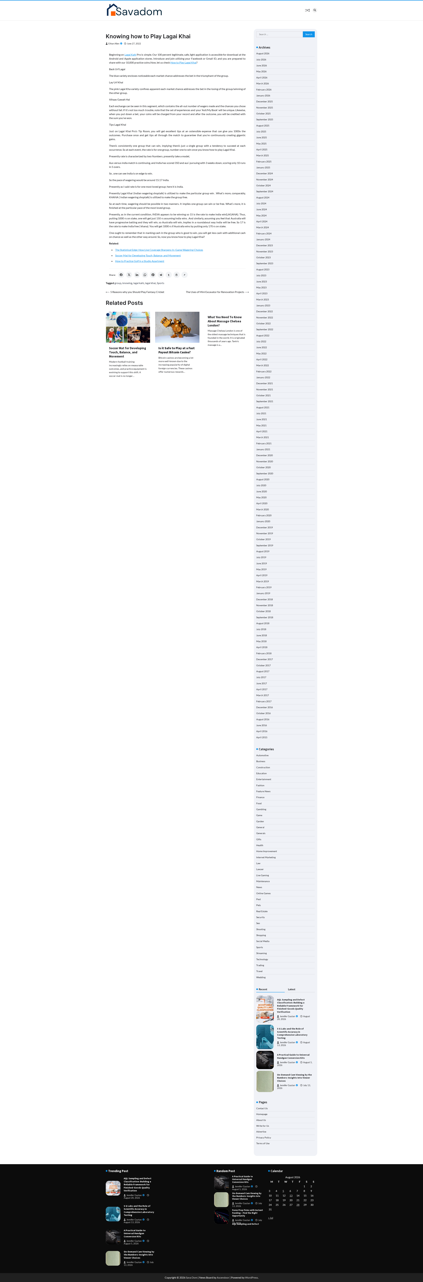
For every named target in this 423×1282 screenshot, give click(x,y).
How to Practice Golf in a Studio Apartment (139, 261)
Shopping (261, 935)
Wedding (261, 977)
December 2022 (264, 311)
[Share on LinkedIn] (137, 275)
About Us (261, 1120)
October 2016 (263, 713)
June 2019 (261, 563)
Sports (160, 283)
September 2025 (264, 119)
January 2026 (263, 95)
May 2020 (261, 497)
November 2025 (264, 107)
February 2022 (263, 371)
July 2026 (261, 59)
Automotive (262, 755)
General (260, 827)
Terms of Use (262, 1143)
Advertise (261, 1131)
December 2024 (264, 173)
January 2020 (263, 521)
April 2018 (261, 647)
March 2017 (262, 695)
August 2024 (262, 197)
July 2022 (261, 341)
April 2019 (261, 575)
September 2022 (264, 329)
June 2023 (261, 281)
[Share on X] (129, 275)
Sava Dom (191, 1277)
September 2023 (264, 263)
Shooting (260, 929)
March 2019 (262, 581)
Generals (260, 833)
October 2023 (263, 257)
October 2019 (263, 539)
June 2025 (261, 137)
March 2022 (262, 365)
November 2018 (264, 605)
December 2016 (264, 707)
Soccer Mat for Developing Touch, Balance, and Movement (148, 255)
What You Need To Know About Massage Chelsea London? (225, 321)
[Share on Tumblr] (169, 275)
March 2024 (262, 227)
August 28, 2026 (132, 1198)
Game (259, 815)
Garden (260, 821)
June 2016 (261, 725)
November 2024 (264, 179)
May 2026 (261, 71)
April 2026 (261, 77)
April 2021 (261, 431)
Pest (258, 899)
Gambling (261, 809)
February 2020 (263, 515)
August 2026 (262, 53)
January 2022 (263, 377)
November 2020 (264, 461)
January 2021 (263, 449)
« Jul (270, 1217)
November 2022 (264, 317)
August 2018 (262, 623)
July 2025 (261, 131)
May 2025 (261, 143)
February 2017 (263, 701)
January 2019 (263, 593)
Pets (258, 905)
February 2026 (263, 89)
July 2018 (261, 629)
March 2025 (262, 155)
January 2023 (263, 305)
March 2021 (262, 437)
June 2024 (261, 209)
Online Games (263, 893)
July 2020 (261, 485)
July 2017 (261, 677)
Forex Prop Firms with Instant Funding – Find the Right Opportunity (247, 1196)
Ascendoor (223, 1277)
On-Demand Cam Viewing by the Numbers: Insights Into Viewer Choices (294, 1077)
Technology (262, 959)
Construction (263, 767)
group (118, 283)
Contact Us (262, 1108)
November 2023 (264, 251)
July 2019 (261, 557)
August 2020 (262, 479)
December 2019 (264, 527)
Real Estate (262, 911)
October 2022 (263, 323)
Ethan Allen (113, 43)
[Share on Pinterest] (153, 275)
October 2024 (263, 185)
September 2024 (264, 191)
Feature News (263, 791)
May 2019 (261, 569)
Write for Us (262, 1125)
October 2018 (263, 611)
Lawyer (260, 869)
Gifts (258, 839)
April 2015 (261, 737)
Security (260, 917)
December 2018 (264, 599)
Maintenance (263, 881)
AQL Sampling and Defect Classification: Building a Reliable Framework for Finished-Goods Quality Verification (291, 1005)
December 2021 (264, 383)
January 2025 (263, 167)
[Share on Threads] (176, 275)
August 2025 (262, 125)
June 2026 (261, 65)
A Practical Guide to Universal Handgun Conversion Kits (293, 1056)
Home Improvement (266, 851)
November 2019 (264, 533)
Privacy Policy (263, 1137)
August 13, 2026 (132, 1222)
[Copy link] (184, 275)
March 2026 (262, 83)
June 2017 (261, 683)
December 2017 (264, 659)
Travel (259, 971)
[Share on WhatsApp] (145, 275)
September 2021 (264, 401)
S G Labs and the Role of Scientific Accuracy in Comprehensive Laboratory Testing (292, 1033)
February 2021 (263, 443)
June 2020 (261, 491)
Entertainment (263, 779)
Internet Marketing (266, 857)
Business (260, 761)
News (259, 887)
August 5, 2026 (131, 1243)
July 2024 (261, 203)
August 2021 (262, 407)
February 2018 (263, 653)
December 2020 (264, 455)
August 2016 (262, 719)
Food (259, 803)
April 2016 (261, 731)
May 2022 (261, 353)
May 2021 (261, 425)
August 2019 (262, 551)
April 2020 (261, 503)
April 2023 (261, 293)
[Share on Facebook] (121, 275)
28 (297, 1204)
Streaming (261, 953)
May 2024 (261, 215)
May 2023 (261, 287)
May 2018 (261, 641)
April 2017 (261, 689)
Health (259, 845)
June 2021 (261, 419)
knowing (127, 283)
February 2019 (263, 587)
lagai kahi (138, 283)
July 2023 (261, 275)
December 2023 (264, 245)
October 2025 (263, 113)
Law (258, 863)
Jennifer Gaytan (287, 1016)
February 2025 (263, 161)
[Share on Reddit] (161, 275)
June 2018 (261, 635)
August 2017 (262, 671)
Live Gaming (262, 875)
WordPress (251, 1277)
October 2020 (263, 467)
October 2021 (263, 395)
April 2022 (261, 359)
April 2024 (261, 221)
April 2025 (261, 149)
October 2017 (263, 665)
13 (290, 1195)
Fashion (260, 785)
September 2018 (264, 617)
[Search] (314, 10)
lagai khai (150, 283)
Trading (260, 965)
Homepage (261, 1114)
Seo (258, 923)
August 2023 (262, 269)
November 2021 (264, 389)
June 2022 (261, 347)
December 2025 (264, 101)
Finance (260, 797)
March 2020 (262, 509)
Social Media (262, 941)
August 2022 (262, 335)
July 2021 (261, 413)
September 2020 (264, 473)
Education (261, 773)
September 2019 (264, 545)
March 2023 (262, 299)
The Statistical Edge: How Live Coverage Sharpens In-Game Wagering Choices (159, 249)
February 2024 (263, 233)
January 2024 (263, 239)
